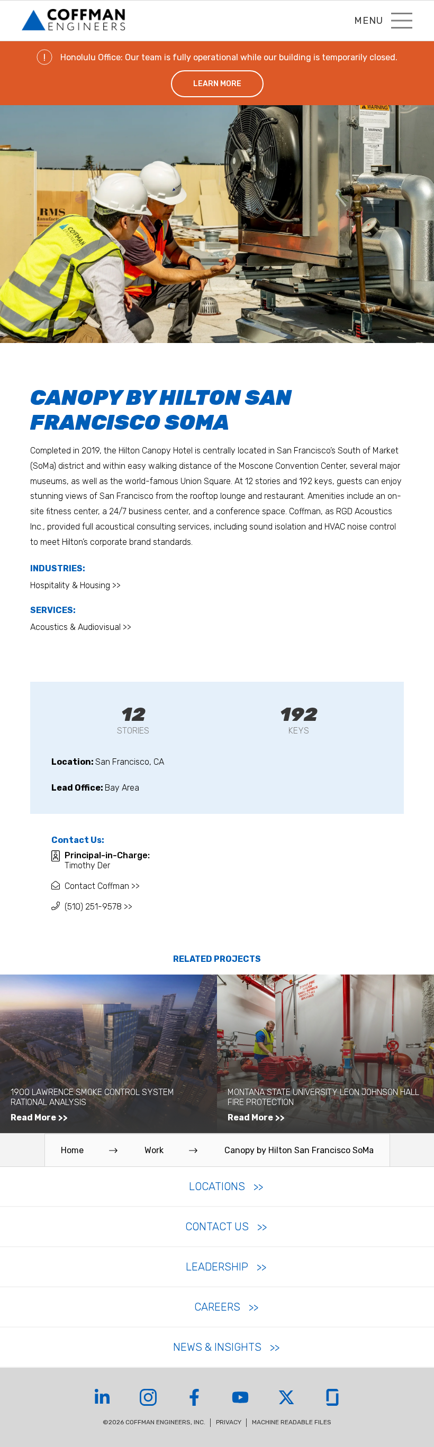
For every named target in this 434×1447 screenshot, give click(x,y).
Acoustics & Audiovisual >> (80, 627)
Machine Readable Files (291, 1422)
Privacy (228, 1422)
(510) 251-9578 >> (98, 907)
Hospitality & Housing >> (75, 585)
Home (72, 1150)
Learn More (217, 83)
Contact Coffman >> (102, 886)
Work (154, 1150)
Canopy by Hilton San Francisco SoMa (299, 1150)
